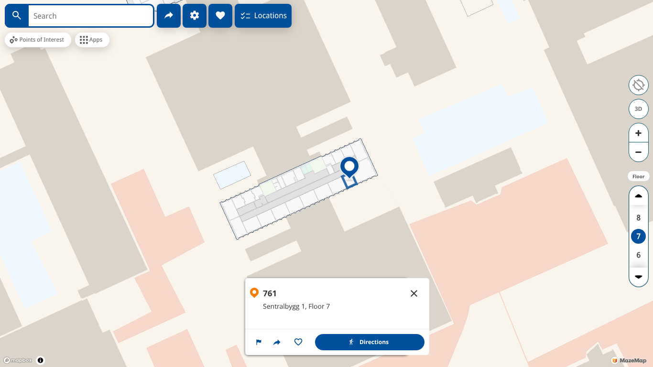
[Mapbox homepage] (18, 360)
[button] (258, 342)
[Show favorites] (220, 16)
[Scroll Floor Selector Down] (638, 277)
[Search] (17, 16)
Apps (95, 39)
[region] (337, 316)
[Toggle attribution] (40, 360)
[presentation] (326, 183)
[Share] (169, 16)
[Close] (414, 293)
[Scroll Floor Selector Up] (638, 195)
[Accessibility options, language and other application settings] (195, 16)
